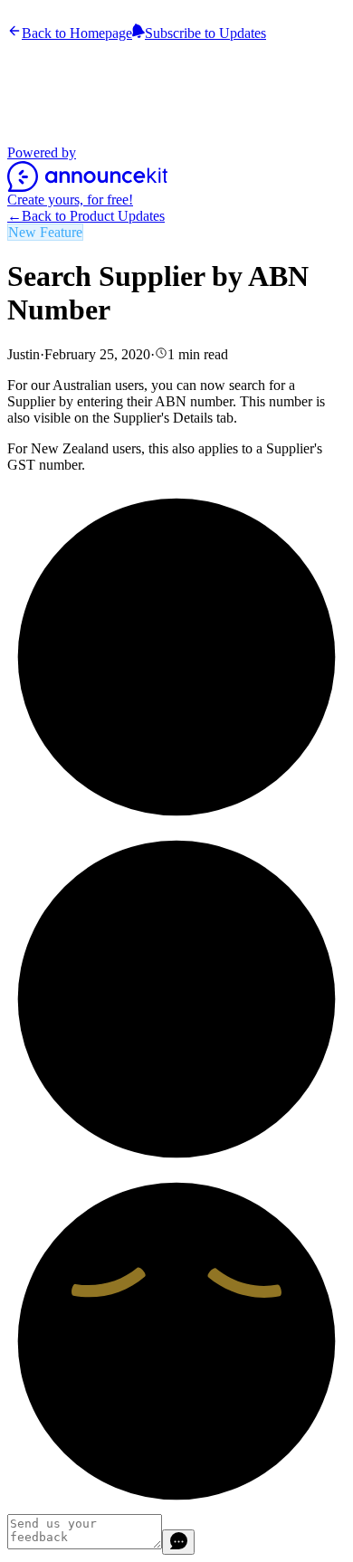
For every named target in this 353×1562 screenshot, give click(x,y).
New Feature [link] (45, 232)
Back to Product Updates (86, 216)
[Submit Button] (178, 1542)
